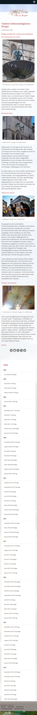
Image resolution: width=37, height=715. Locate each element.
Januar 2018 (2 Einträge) (11, 537)
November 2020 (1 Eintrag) (12, 442)
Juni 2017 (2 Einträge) (10, 559)
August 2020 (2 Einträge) (11, 447)
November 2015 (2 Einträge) (12, 631)
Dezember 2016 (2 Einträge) (12, 582)
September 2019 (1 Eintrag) (12, 487)
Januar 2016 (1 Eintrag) (10, 618)
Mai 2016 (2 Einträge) (10, 604)
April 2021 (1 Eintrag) (10, 419)
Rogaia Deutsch (13, 18)
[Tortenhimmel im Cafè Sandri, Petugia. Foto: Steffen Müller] (18, 297)
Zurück (3, 345)
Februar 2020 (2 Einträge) (11, 469)
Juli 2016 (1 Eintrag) (9, 600)
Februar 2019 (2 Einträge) (11, 510)
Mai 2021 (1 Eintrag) (10, 415)
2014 (4, 667)
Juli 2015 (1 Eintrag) (9, 645)
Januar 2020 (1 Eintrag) (10, 474)
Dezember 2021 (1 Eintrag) (12, 410)
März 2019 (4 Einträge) (10, 505)
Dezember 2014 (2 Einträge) (12, 672)
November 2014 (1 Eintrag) (12, 676)
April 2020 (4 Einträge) (10, 460)
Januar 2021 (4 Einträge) (11, 433)
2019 (4, 478)
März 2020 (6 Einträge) (10, 464)
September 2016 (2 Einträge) (12, 595)
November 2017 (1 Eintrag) (12, 546)
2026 (4, 370)
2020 (4, 437)
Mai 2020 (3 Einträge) (10, 456)
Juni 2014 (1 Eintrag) (10, 685)
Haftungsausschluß (6, 709)
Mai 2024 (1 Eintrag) (10, 383)
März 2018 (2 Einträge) (10, 528)
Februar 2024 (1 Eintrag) (11, 392)
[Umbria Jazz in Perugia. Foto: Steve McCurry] (18, 206)
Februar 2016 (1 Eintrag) (11, 613)
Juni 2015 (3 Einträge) (10, 649)
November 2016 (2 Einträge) (12, 586)
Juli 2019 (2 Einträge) (10, 492)
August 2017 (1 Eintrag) (11, 550)
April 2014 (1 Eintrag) (10, 694)
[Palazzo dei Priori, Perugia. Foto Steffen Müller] (18, 128)
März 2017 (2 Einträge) (10, 568)
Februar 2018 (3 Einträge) (11, 532)
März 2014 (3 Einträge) (10, 699)
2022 (4, 397)
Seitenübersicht (18, 709)
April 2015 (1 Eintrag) (10, 654)
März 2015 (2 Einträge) (10, 658)
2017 (4, 541)
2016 (4, 577)
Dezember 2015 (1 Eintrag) (12, 627)
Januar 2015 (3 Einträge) (11, 663)
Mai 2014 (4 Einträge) (10, 690)
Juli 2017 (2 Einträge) (10, 555)
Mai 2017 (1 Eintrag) (10, 564)
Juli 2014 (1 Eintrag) (9, 681)
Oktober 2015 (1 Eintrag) (11, 636)
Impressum (11, 707)
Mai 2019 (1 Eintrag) (10, 501)
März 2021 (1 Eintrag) (10, 424)
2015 (4, 622)
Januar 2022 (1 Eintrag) (10, 401)
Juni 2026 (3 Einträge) (10, 374)
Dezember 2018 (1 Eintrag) (12, 523)
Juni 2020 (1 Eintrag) (10, 451)
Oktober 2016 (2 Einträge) (11, 591)
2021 (4, 406)
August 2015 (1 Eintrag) (11, 640)
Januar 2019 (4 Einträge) (11, 514)
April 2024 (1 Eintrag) (10, 388)
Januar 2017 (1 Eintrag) (10, 573)
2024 (4, 379)
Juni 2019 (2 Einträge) (10, 496)
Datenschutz (20, 707)
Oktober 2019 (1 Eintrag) (11, 483)
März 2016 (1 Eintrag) (10, 609)
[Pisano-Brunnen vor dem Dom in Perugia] (18, 61)
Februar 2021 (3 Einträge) (11, 428)
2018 (4, 519)
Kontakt (3, 707)
